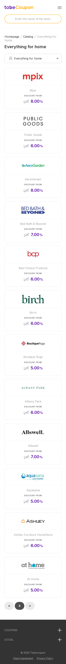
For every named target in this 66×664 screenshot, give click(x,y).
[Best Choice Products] (33, 266)
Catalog (28, 36)
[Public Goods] (33, 133)
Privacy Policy (45, 658)
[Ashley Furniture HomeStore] (33, 533)
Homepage (12, 36)
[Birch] (33, 310)
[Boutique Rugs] (33, 355)
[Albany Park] (33, 399)
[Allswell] (33, 444)
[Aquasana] (33, 488)
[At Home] (33, 577)
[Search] (10, 18)
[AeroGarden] (33, 177)
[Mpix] (33, 88)
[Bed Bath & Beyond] (33, 222)
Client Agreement (23, 658)
